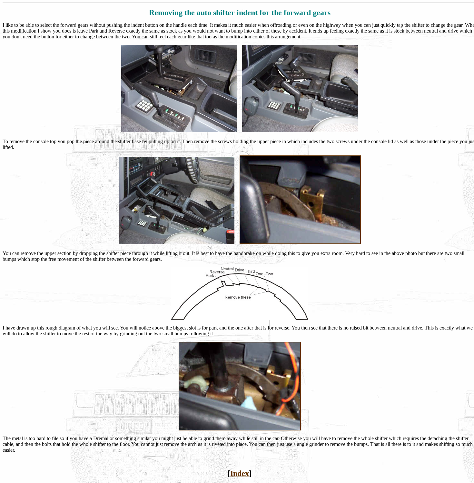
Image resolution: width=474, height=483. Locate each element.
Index (239, 473)
